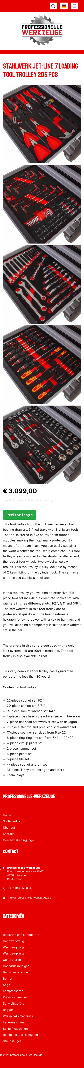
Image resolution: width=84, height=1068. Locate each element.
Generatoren (12, 960)
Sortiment (10, 821)
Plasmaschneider (15, 997)
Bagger (8, 1010)
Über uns (9, 827)
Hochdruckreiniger (16, 966)
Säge (6, 985)
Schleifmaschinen (15, 1028)
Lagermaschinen (14, 1022)
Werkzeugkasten (14, 953)
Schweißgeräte (13, 1003)
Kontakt (8, 834)
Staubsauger (12, 1041)
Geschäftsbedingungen (19, 840)
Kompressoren (13, 991)
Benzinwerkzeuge (15, 972)
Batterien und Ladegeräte (21, 935)
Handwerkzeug (13, 941)
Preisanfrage (19, 515)
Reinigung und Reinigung (20, 1035)
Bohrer (8, 978)
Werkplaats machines (18, 1016)
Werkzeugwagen (14, 947)
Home (7, 815)
